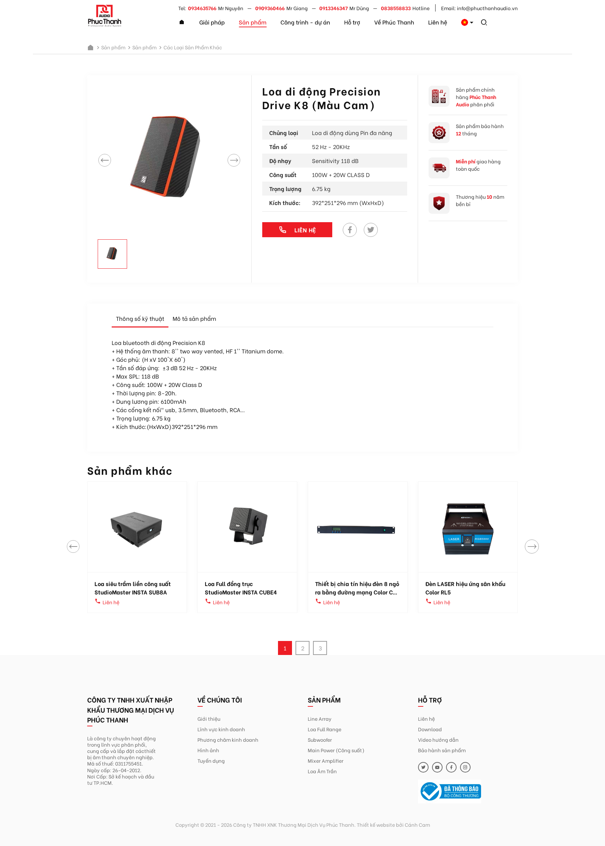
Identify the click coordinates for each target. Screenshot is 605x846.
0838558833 (396, 8)
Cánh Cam (417, 824)
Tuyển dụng (211, 760)
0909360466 (270, 8)
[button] (532, 547)
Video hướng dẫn (438, 739)
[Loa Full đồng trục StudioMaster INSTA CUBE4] (247, 527)
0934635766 (202, 8)
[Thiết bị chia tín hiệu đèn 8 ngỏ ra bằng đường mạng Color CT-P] (357, 527)
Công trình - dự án (305, 22)
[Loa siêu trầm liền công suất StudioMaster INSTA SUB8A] (137, 527)
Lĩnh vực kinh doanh (221, 729)
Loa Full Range (324, 729)
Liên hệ (437, 22)
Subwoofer (320, 739)
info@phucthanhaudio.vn (487, 8)
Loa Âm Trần (322, 771)
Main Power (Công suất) (336, 750)
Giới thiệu (208, 718)
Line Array (320, 718)
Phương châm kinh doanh (227, 739)
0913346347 (333, 8)
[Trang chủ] (181, 22)
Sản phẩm (252, 22)
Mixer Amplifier (325, 760)
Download (430, 729)
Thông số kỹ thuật (140, 318)
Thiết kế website (376, 824)
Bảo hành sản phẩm (442, 750)
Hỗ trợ (352, 22)
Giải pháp (212, 22)
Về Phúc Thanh (394, 22)
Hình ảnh (208, 750)
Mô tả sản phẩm (194, 318)
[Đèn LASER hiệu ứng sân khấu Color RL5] (467, 527)
